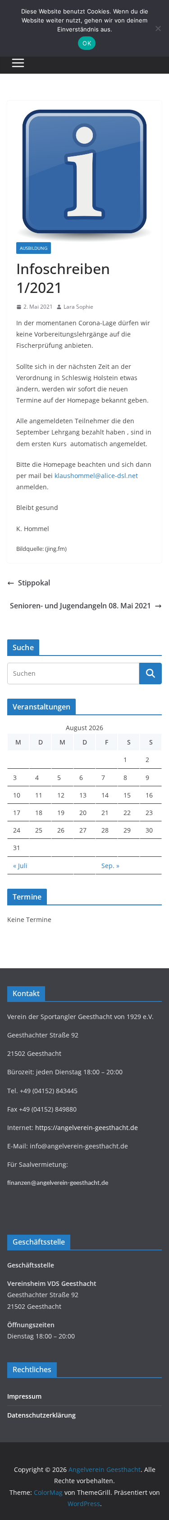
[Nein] (157, 28)
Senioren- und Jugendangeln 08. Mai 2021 (80, 606)
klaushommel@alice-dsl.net (96, 475)
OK (86, 43)
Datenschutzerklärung (41, 1415)
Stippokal (34, 583)
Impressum (24, 1396)
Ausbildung (33, 248)
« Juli (20, 865)
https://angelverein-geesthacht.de (86, 1127)
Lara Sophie (78, 306)
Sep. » (110, 865)
